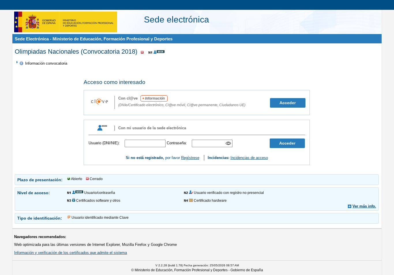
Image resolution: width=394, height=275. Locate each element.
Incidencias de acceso (249, 158)
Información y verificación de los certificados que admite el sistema (70, 252)
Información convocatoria (46, 63)
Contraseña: (177, 143)
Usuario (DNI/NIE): (104, 143)
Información (153, 98)
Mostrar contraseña (228, 143)
